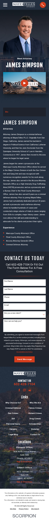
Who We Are (35, 403)
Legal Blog (13, 434)
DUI (13, 419)
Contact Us (35, 434)
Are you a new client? (12, 313)
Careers (13, 429)
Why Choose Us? (13, 403)
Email (6, 305)
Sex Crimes (13, 413)
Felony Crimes (35, 408)
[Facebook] (19, 390)
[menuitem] (13, 508)
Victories (35, 429)
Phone (6, 297)
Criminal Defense (13, 408)
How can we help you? (13, 321)
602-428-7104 (24, 384)
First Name (8, 281)
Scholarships (35, 424)
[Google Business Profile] (29, 390)
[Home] (23, 4)
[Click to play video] (24, 83)
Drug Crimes (35, 419)
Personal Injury (13, 424)
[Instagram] (24, 390)
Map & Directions (24, 462)
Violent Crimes (35, 413)
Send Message (24, 359)
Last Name (8, 289)
